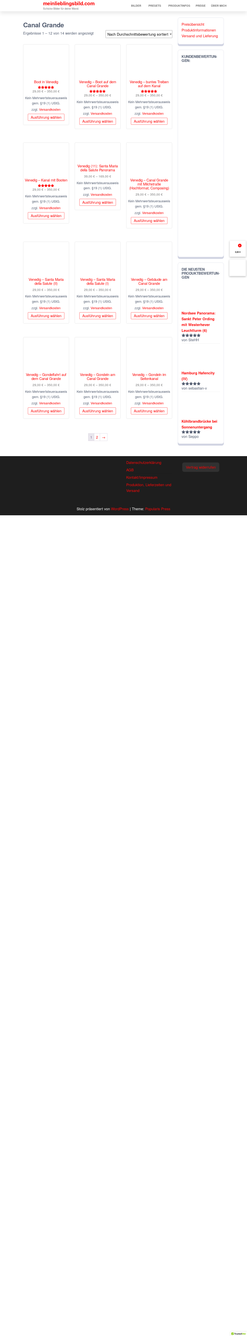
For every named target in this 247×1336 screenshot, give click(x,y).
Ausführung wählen (46, 117)
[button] (200, 467)
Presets (154, 6)
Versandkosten (50, 109)
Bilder (136, 6)
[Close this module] (142, 520)
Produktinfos (179, 6)
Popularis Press (157, 508)
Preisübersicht (193, 24)
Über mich (219, 6)
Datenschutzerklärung (143, 462)
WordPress (120, 508)
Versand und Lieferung (200, 35)
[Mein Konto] (237, 268)
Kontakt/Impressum (141, 477)
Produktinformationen (199, 30)
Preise (201, 6)
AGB (130, 469)
